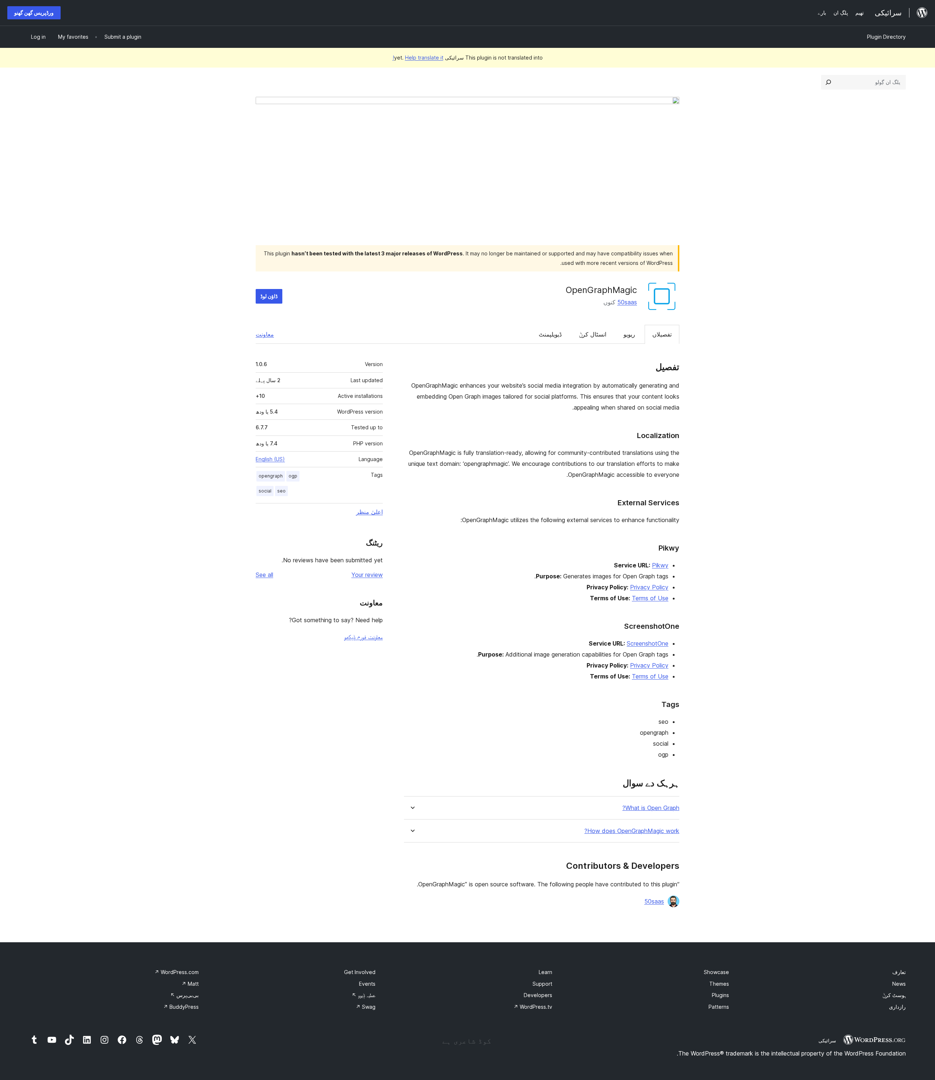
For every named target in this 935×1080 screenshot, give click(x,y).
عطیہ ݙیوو (363, 995)
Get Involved (359, 972)
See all (264, 574)
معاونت (265, 334)
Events (367, 984)
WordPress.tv (533, 1007)
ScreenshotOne (647, 643)
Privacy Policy (649, 587)
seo (281, 491)
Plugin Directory (886, 37)
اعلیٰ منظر (369, 512)
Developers (538, 995)
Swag (365, 1007)
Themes (719, 984)
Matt (190, 984)
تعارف (899, 972)
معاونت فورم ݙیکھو (363, 636)
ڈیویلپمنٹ (550, 334)
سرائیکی (827, 1040)
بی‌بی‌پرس (184, 995)
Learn (545, 972)
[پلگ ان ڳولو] (828, 82)
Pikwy (660, 565)
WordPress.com (176, 972)
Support (542, 984)
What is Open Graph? (650, 808)
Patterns (719, 1007)
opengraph (271, 476)
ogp (293, 476)
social (265, 491)
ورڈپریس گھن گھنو (34, 12)
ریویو (629, 334)
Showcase (716, 972)
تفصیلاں (662, 334)
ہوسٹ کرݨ (894, 995)
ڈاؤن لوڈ (269, 296)
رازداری (897, 1007)
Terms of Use (650, 598)
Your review (367, 574)
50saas (627, 302)
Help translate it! (418, 57)
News (899, 984)
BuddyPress (181, 1007)
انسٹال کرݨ (592, 334)
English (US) (270, 459)
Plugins (720, 995)
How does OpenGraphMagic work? (631, 831)
